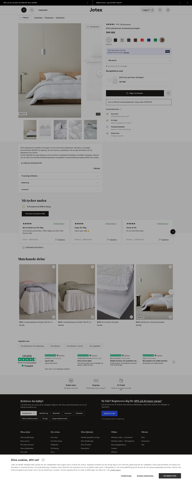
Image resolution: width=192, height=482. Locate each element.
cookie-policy (115, 470)
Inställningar (126, 476)
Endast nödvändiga (145, 476)
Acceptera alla (170, 476)
